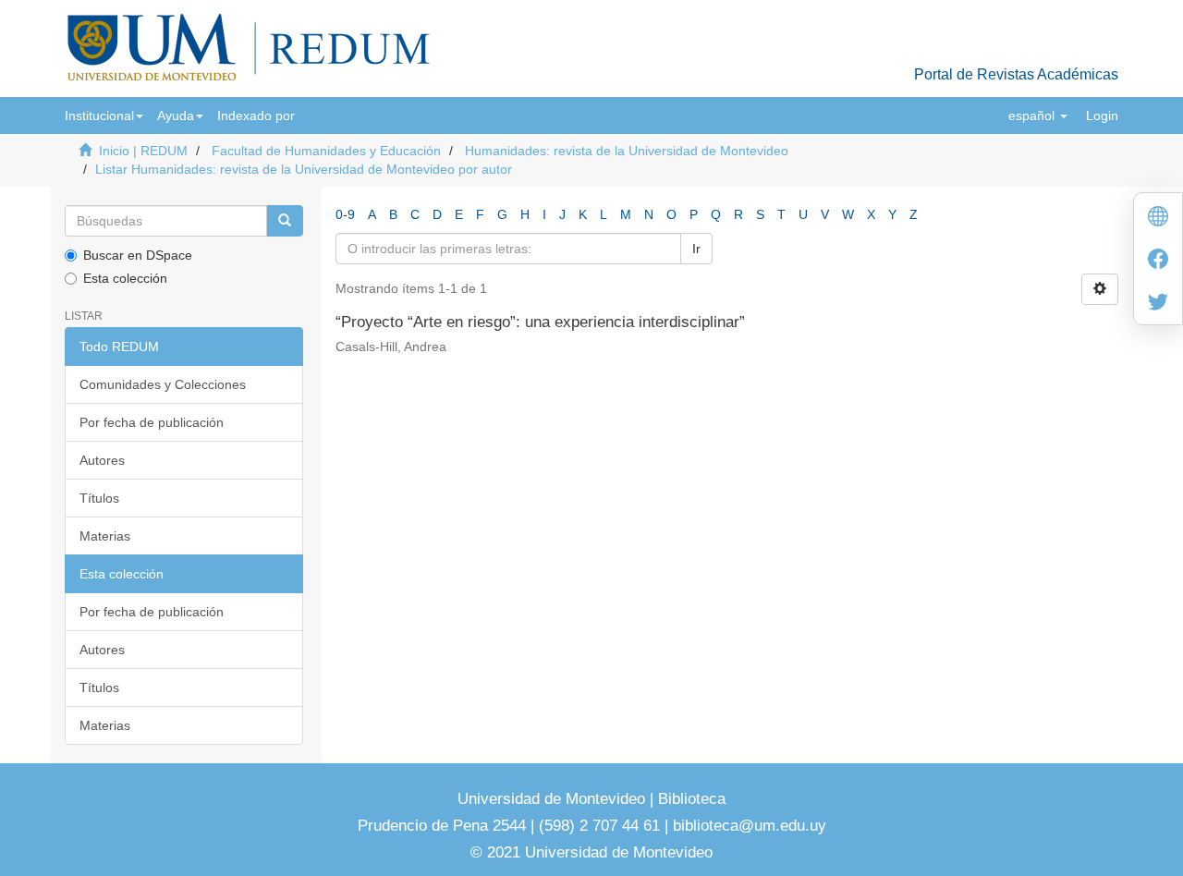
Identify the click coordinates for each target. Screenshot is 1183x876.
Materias (104, 536)
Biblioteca (689, 799)
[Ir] (284, 221)
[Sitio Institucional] (1158, 218)
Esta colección (125, 278)
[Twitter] (1158, 303)
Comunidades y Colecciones (162, 384)
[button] (104, 115)
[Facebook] (1158, 261)
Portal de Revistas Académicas (1016, 74)
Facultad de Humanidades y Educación (326, 150)
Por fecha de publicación (151, 422)
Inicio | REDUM (143, 150)
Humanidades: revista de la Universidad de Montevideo (626, 150)
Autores (102, 460)
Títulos (99, 498)
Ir (696, 248)
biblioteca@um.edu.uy (749, 825)
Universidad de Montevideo (553, 799)
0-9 (345, 214)
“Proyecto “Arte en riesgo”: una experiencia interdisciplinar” (540, 322)
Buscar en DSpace (137, 255)
